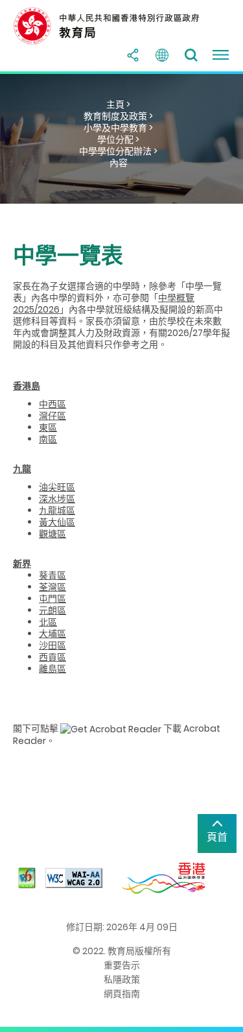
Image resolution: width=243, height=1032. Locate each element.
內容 (119, 163)
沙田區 (52, 645)
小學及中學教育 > (118, 128)
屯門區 (52, 598)
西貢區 (52, 657)
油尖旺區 (57, 487)
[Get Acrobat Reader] (110, 728)
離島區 (52, 668)
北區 (48, 622)
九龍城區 (57, 510)
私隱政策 (122, 979)
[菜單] (220, 55)
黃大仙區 (57, 522)
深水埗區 (57, 498)
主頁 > (118, 104)
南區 (48, 439)
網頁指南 (122, 993)
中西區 (52, 404)
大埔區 (52, 633)
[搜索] (191, 55)
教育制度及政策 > (118, 116)
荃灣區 (52, 587)
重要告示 (122, 965)
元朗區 (52, 610)
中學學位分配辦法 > (118, 151)
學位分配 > (118, 139)
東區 (48, 427)
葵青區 (52, 575)
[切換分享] (133, 55)
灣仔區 (52, 415)
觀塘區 (52, 533)
